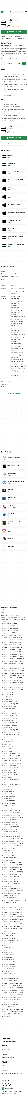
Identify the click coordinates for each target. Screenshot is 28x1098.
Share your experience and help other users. (13, 38)
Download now (15, 32)
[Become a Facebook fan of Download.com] (3, 1084)
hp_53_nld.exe (13, 21)
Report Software (15, 393)
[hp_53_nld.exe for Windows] (3, 23)
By (8, 25)
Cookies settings (6, 1076)
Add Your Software (6, 1052)
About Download (6, 1049)
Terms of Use (5, 1068)
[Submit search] (11, 12)
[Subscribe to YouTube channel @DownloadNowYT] (9, 1084)
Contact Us (4, 1054)
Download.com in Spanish (8, 1057)
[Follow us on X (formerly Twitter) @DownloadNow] (6, 1084)
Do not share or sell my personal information (12, 1073)
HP (3, 609)
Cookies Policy (5, 1070)
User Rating (10, 26)
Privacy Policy (5, 1065)
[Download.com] (5, 12)
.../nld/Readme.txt (18, 617)
